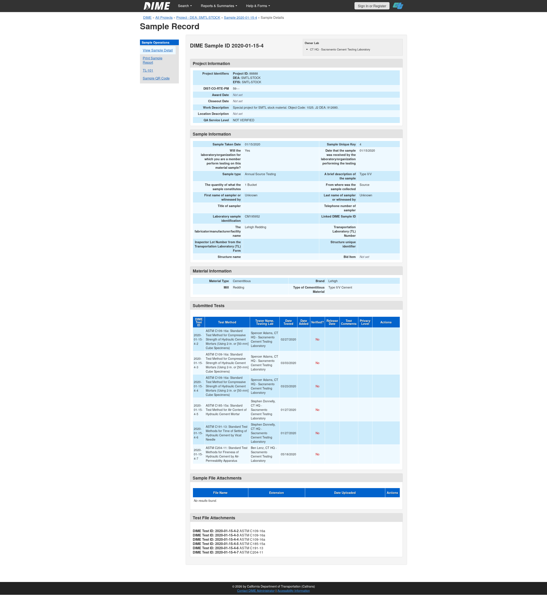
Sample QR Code (156, 78)
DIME (147, 17)
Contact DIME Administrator (256, 590)
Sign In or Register (372, 5)
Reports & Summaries (218, 5)
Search (184, 5)
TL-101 (148, 70)
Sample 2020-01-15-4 (240, 17)
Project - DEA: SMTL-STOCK (198, 17)
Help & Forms (257, 5)
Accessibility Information (293, 590)
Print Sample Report (152, 60)
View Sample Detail (158, 50)
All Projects (164, 17)
